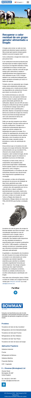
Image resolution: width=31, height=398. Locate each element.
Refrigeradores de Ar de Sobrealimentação (14, 330)
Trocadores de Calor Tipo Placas (11, 339)
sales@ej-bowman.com (8, 283)
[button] (15, 292)
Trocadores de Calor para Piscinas (11, 333)
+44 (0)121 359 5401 (15, 281)
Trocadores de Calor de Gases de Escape (14, 342)
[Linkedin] (4, 385)
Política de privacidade (10, 396)
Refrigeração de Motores (9, 355)
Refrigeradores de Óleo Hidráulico (11, 336)
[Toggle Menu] (28, 2)
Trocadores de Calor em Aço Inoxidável (13, 327)
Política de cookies (22, 396)
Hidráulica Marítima (7, 358)
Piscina (4, 352)
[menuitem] (19, 2)
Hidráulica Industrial (7, 349)
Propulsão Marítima (7, 361)
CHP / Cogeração (7, 364)
